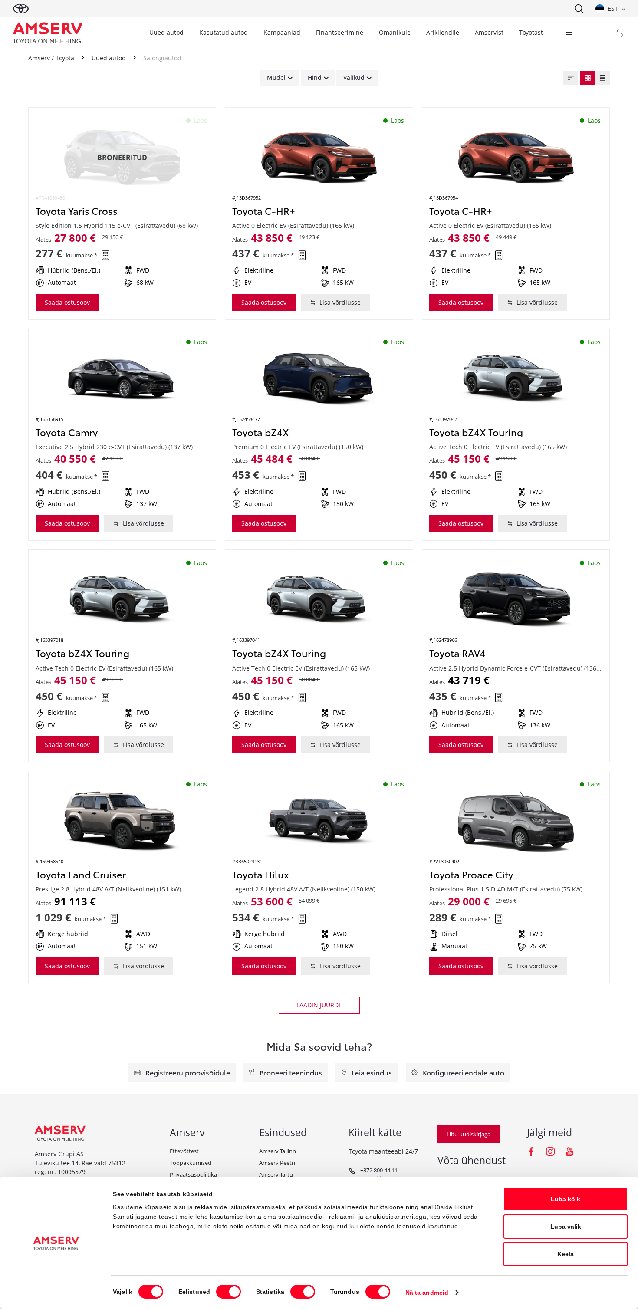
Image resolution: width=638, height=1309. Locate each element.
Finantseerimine (339, 32)
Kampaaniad (281, 32)
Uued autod (166, 32)
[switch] (228, 1292)
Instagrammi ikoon (550, 1151)
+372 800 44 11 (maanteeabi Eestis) (374, 1174)
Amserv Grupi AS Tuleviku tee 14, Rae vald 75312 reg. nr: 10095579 (80, 1163)
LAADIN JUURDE (319, 1005)
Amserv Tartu (276, 1174)
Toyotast (531, 32)
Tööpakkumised (190, 1163)
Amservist (489, 32)
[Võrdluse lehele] (620, 33)
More (569, 33)
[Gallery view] (587, 78)
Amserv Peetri (277, 1163)
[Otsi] (578, 8)
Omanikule (395, 32)
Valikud (354, 77)
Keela (565, 1253)
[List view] (602, 78)
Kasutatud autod (223, 32)
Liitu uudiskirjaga (468, 1134)
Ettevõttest (184, 1151)
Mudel (276, 77)
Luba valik (565, 1226)
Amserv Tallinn (277, 1151)
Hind (315, 77)
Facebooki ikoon (531, 1151)
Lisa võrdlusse (340, 302)
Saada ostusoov (67, 302)
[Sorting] (570, 78)
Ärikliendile (442, 32)
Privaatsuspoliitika (193, 1174)
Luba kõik (565, 1199)
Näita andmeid (426, 1292)
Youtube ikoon (569, 1151)
